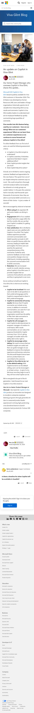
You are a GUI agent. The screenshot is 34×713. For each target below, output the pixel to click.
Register (23, 3)
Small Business (5, 636)
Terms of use (15, 706)
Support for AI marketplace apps (9, 654)
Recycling (12, 708)
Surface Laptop (5, 530)
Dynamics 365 (5, 621)
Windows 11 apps (6, 548)
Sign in (10, 505)
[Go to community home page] (6, 2)
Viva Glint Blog (7, 8)
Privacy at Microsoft (6, 683)
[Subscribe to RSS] (23, 519)
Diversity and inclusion (7, 689)
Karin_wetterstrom (12, 469)
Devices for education (7, 589)
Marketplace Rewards (7, 663)
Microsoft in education (7, 586)
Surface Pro (4, 527)
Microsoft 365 (5, 624)
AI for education (6, 607)
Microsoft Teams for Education (9, 592)
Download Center (6, 559)
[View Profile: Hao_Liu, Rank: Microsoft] (5, 78)
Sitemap (4, 704)
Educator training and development (10, 601)
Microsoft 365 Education (7, 595)
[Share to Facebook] (11, 519)
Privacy (20, 704)
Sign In (30, 3)
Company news (5, 680)
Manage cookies (6, 706)
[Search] (19, 3)
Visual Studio (5, 666)
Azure (3, 645)
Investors (4, 686)
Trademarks (22, 706)
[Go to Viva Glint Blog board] (5, 454)
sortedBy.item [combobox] (26, 464)
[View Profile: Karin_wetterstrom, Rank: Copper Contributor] (4, 470)
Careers (4, 674)
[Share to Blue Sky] (20, 519)
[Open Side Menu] (2, 2)
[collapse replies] (17, 467)
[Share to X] (14, 519)
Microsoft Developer (7, 648)
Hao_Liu (11, 77)
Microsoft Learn (5, 651)
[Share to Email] (26, 519)
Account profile (5, 556)
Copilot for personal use (7, 539)
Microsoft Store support (7, 562)
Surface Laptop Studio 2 (7, 533)
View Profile (14, 448)
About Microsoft (6, 677)
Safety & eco (5, 708)
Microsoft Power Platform (8, 627)
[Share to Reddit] (17, 519)
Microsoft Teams (6, 630)
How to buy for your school (8, 598)
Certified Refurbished (7, 571)
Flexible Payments (6, 577)
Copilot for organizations (8, 536)
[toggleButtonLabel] (31, 8)
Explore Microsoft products (8, 545)
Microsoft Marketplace (7, 660)
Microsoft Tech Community (8, 657)
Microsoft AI (5, 615)
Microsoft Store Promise (7, 574)
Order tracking (5, 568)
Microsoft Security (6, 618)
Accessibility (5, 692)
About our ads (20, 708)
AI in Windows (5, 542)
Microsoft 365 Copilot (7, 633)
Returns (4, 565)
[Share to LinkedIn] (8, 519)
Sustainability (5, 695)
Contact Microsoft (12, 704)
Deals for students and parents (9, 604)
